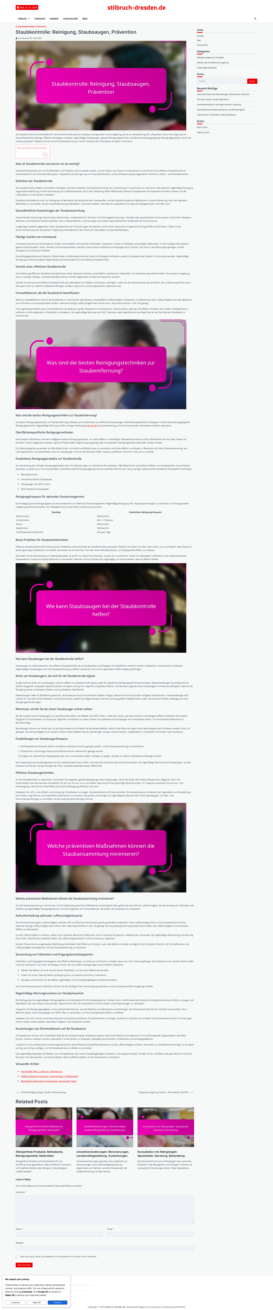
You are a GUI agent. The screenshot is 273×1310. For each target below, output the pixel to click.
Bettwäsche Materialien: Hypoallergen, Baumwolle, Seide (48, 1081)
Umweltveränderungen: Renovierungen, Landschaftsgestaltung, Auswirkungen (102, 1154)
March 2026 (202, 127)
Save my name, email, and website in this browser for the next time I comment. (58, 1256)
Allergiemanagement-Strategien (31, 27)
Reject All (37, 1302)
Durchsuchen (70, 18)
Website (19, 1242)
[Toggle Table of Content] (43, 154)
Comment (21, 1192)
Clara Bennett (23, 38)
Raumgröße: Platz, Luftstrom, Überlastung (41, 1071)
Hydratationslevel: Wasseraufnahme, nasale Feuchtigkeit (221, 109)
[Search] (255, 19)
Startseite (39, 18)
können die (92, 425)
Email (110, 1229)
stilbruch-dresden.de (136, 7)
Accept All (58, 1302)
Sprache (22, 18)
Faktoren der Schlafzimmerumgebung (212, 62)
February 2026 (203, 132)
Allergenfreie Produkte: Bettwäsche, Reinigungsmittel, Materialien (39, 1154)
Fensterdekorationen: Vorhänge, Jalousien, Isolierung (219, 104)
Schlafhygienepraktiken (207, 67)
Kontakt (54, 18)
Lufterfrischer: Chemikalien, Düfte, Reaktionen (216, 114)
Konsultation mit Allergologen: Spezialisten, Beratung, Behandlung (161, 1154)
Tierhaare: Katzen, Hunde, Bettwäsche (213, 99)
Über (84, 18)
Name (19, 1229)
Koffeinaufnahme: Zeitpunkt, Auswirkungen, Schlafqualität (49, 1076)
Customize (15, 1302)
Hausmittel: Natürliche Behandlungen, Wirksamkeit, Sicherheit (223, 94)
